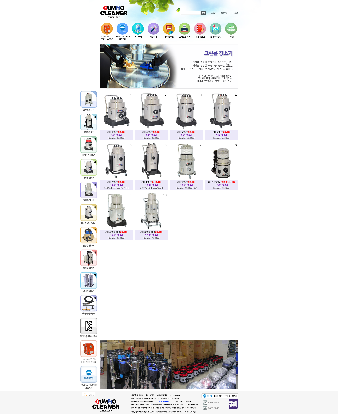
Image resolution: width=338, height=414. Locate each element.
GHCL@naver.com (153, 405)
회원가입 (224, 13)
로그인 (213, 13)
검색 (203, 13)
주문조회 (235, 13)
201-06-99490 (174, 395)
